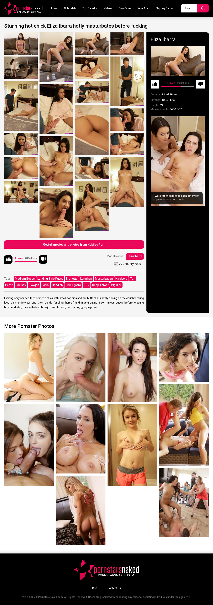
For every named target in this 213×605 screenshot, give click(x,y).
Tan (132, 278)
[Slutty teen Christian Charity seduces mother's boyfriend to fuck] (184, 357)
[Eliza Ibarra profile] (178, 61)
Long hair (86, 278)
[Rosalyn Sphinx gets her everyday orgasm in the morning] (132, 445)
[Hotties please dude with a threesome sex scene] (29, 445)
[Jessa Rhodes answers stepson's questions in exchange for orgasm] (80, 510)
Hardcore (121, 278)
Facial (45, 285)
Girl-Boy (21, 285)
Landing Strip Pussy (50, 278)
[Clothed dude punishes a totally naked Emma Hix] (80, 367)
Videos (108, 8)
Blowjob (34, 285)
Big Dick (116, 285)
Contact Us (114, 588)
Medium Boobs (25, 278)
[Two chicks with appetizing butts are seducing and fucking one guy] (184, 425)
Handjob (57, 285)
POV (86, 285)
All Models (69, 8)
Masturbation (104, 278)
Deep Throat (100, 285)
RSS (94, 588)
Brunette (72, 278)
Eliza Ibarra (135, 256)
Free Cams (125, 8)
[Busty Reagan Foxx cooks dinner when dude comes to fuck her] (80, 438)
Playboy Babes (164, 8)
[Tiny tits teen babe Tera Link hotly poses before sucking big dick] (132, 367)
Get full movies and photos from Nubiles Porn (74, 244)
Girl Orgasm (73, 285)
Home (53, 8)
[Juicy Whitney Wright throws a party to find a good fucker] (184, 502)
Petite (9, 285)
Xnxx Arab (143, 8)
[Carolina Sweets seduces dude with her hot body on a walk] (29, 367)
